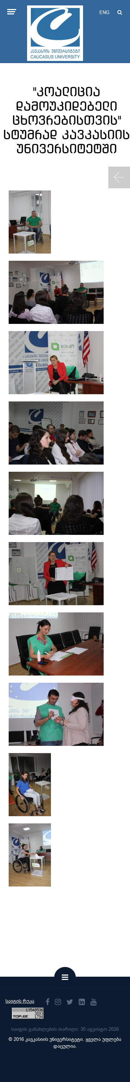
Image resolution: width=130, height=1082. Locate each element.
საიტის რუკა (19, 1001)
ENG (104, 12)
